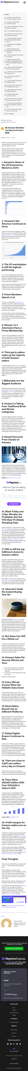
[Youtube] (10, 1044)
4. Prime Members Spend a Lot (14, 31)
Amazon (4, 122)
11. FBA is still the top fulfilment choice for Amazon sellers (14, 68)
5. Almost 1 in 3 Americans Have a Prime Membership (14, 34)
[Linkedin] (7, 1044)
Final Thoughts (10, 113)
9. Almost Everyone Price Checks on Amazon (14, 55)
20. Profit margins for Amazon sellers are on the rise (13, 110)
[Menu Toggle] (24, 2)
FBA (8, 122)
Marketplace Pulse (14, 817)
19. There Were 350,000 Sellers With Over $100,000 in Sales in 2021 (14, 104)
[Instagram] (14, 1044)
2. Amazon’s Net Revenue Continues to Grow (12, 22)
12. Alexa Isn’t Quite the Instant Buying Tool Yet (14, 72)
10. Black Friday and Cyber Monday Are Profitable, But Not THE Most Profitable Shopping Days (14, 62)
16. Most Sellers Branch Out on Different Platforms (14, 90)
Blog (14, 1007)
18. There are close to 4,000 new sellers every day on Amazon (14, 99)
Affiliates (14, 1015)
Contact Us (14, 1033)
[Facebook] (17, 1044)
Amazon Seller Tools (14, 1012)
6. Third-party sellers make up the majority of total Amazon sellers (14, 39)
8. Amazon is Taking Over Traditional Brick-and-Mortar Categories (13, 50)
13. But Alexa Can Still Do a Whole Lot (13, 77)
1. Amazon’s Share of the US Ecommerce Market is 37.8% (13, 18)
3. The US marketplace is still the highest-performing (14, 27)
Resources (14, 1036)
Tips (14, 122)
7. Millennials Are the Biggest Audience (13, 45)
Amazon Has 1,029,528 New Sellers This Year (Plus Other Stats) (13, 906)
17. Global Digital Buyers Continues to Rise (12, 95)
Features (14, 1010)
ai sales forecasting (8, 580)
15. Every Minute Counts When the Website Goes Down (14, 86)
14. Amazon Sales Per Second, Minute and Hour (14, 81)
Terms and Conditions (14, 1022)
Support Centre (14, 1029)
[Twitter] (20, 1044)
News (11, 122)
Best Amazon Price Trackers (14, 478)
